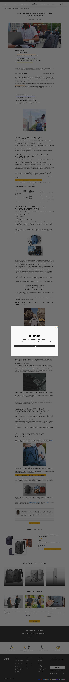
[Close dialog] (57, 327)
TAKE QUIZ (34, 346)
